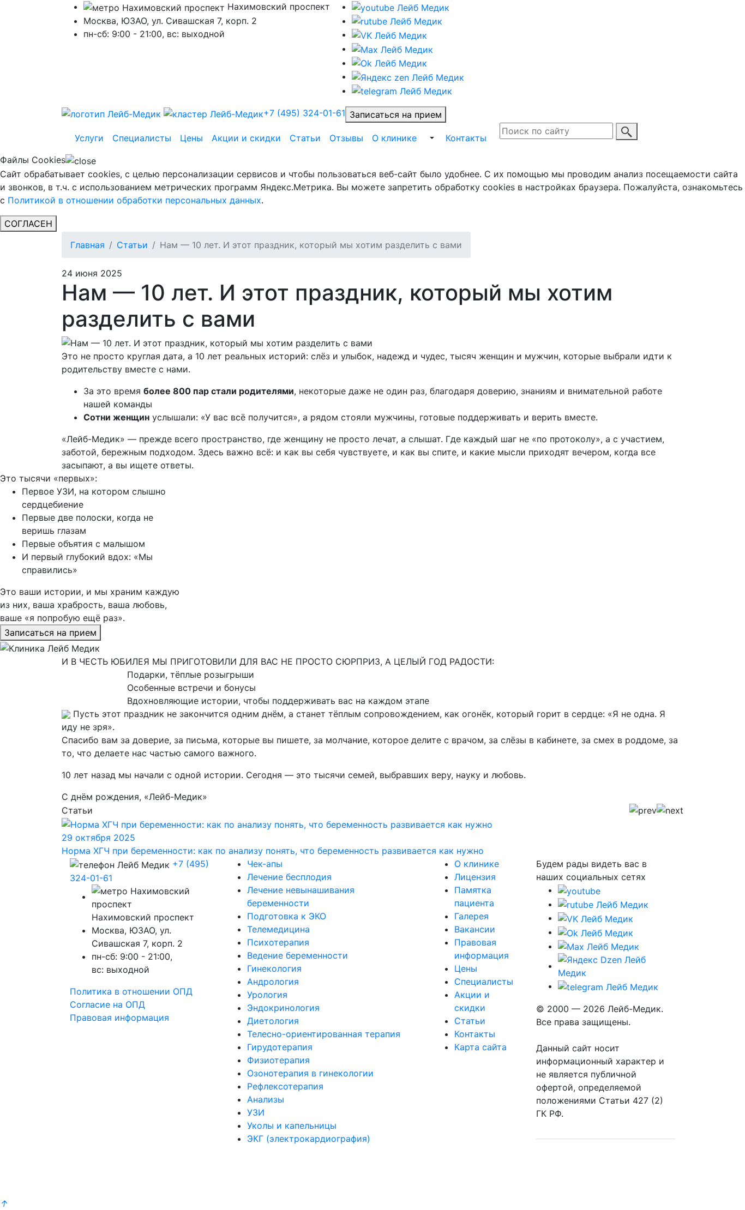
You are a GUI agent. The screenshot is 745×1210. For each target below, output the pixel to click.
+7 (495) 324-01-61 (304, 112)
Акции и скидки (246, 138)
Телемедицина (278, 929)
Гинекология (274, 968)
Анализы (265, 1099)
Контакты (466, 138)
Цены (191, 138)
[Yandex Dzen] (408, 76)
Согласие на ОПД (107, 1004)
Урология (267, 994)
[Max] (392, 48)
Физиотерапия (278, 1060)
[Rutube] (603, 904)
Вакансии (474, 929)
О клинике (394, 138)
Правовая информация (119, 1017)
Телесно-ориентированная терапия (323, 1033)
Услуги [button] (89, 138)
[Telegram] (402, 90)
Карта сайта (480, 1047)
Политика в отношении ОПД (131, 991)
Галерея (471, 916)
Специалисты (141, 138)
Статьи (305, 138)
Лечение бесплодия (289, 876)
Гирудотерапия (280, 1047)
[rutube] (397, 20)
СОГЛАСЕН (28, 223)
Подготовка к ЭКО (286, 916)
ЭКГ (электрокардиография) (308, 1138)
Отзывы (346, 138)
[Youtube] (400, 6)
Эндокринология (283, 1007)
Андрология (273, 981)
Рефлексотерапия (285, 1086)
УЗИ (256, 1112)
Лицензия (475, 876)
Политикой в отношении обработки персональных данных (134, 200)
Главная (87, 244)
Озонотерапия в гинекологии (310, 1073)
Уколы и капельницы (292, 1125)
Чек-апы (265, 863)
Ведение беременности (297, 955)
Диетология (273, 1020)
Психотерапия (278, 942)
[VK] (389, 34)
